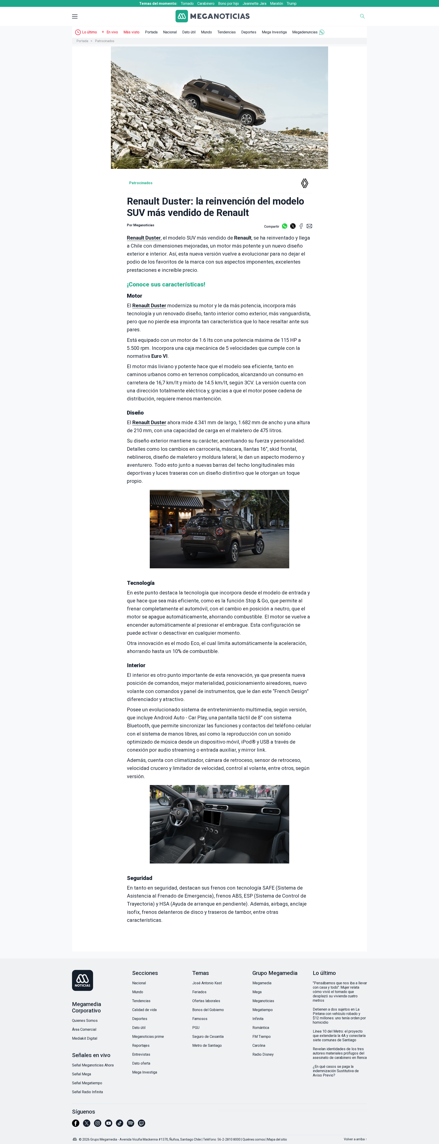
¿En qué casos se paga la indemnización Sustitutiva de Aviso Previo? (336, 1070)
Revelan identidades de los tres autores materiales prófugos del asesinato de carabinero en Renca (340, 1053)
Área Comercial (84, 1029)
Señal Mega (81, 1074)
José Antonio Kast (207, 983)
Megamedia (261, 983)
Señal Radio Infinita (87, 1092)
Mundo (206, 32)
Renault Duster (144, 238)
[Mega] (75, 1138)
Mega (257, 992)
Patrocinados (104, 41)
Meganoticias (263, 1001)
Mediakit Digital (84, 1038)
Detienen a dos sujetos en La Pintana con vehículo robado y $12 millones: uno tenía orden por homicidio (339, 1016)
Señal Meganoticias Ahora (93, 1065)
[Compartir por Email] (309, 228)
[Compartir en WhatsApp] (284, 228)
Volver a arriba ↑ (355, 1139)
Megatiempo (262, 1010)
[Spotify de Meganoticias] (130, 1125)
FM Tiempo (261, 1036)
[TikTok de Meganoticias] (119, 1125)
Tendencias (226, 32)
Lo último (89, 32)
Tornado (187, 3)
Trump (292, 3)
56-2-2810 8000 (229, 1139)
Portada (151, 32)
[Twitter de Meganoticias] (86, 1125)
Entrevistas (141, 1054)
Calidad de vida (144, 1010)
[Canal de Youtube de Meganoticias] (108, 1125)
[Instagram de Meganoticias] (97, 1125)
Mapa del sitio (277, 1139)
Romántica (260, 1027)
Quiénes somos (254, 1139)
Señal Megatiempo (87, 1083)
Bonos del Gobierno (208, 1010)
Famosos (199, 1019)
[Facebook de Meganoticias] (75, 1125)
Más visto (131, 32)
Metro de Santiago (207, 1045)
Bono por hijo (228, 3)
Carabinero (205, 3)
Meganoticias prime (148, 1036)
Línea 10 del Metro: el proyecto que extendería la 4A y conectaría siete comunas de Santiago (339, 1035)
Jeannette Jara (254, 3)
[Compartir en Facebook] (301, 228)
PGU (195, 1027)
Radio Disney (263, 1054)
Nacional (170, 32)
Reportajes (141, 1045)
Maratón (276, 3)
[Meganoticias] (216, 16)
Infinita (257, 1019)
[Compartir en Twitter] (293, 228)
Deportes (248, 32)
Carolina (258, 1045)
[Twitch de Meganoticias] (141, 1125)
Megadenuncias (305, 32)
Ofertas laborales (206, 1001)
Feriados (199, 992)
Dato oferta (141, 1063)
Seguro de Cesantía (208, 1036)
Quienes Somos (85, 1020)
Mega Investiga (274, 32)
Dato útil (188, 32)
